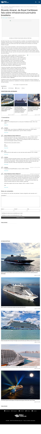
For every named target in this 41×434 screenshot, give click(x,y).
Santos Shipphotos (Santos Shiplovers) (12, 135)
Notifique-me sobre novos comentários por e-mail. (12, 213)
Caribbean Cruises (28, 121)
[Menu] (39, 2)
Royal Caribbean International (14, 6)
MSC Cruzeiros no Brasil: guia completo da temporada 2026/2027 (13, 307)
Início (2, 6)
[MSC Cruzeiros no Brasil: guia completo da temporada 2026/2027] (20, 291)
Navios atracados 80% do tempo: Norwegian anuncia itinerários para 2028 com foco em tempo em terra (20, 340)
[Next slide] (38, 104)
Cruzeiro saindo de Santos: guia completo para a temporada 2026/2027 (6, 109)
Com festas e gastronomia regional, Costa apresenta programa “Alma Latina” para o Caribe (18, 400)
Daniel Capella (5, 17)
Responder (6, 124)
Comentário (4, 195)
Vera (5, 151)
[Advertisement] (20, 231)
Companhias (6, 6)
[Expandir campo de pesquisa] (35, 2)
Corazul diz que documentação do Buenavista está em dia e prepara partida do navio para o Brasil (20, 110)
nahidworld (6, 120)
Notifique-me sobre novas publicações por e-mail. (12, 215)
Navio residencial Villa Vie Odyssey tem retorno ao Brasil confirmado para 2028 (34, 109)
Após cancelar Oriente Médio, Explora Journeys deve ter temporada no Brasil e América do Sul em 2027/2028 (19, 273)
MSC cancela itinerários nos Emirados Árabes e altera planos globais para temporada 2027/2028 (19, 366)
